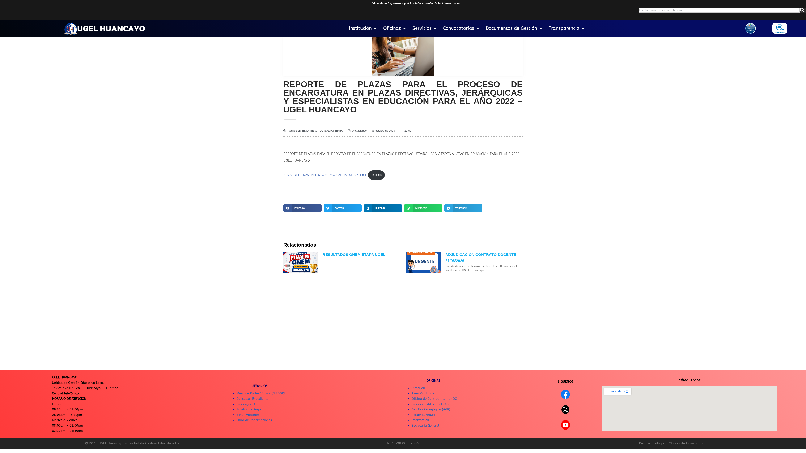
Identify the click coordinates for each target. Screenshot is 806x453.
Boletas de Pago (249, 409)
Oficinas (392, 28)
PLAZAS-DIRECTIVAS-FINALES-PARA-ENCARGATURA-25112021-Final (324, 174)
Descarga (376, 174)
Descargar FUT (247, 404)
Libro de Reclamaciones (254, 420)
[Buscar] (803, 10)
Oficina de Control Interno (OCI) (435, 399)
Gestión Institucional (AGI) (431, 404)
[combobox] (719, 10)
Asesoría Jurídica (424, 393)
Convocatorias (458, 28)
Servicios (422, 28)
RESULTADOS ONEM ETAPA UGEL (354, 255)
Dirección (418, 388)
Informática (420, 420)
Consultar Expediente (252, 399)
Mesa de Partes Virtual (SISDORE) (262, 393)
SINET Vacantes (248, 415)
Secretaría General (425, 425)
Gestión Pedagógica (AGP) (431, 409)
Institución (360, 28)
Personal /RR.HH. (425, 415)
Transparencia (564, 28)
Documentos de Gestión (511, 28)
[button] (302, 208)
